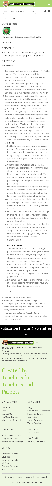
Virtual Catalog (34, 423)
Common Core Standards (38, 410)
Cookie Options (26, 482)
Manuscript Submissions (13, 420)
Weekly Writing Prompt (12, 441)
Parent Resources (35, 420)
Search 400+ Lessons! (11, 435)
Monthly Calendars (36, 441)
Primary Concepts (10, 466)
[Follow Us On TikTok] (13, 347)
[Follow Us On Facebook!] (3, 347)
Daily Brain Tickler (10, 438)
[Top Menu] (48, 4)
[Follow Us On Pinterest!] (8, 347)
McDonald (6, 463)
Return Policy (37, 482)
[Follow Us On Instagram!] (11, 347)
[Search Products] (32, 11)
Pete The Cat (8, 469)
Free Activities (33, 438)
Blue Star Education (11, 453)
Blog (29, 407)
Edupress (6, 456)
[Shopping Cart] (48, 10)
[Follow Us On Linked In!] (6, 347)
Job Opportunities (10, 417)
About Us (6, 407)
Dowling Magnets (10, 460)
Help (4, 410)
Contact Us (7, 414)
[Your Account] (45, 10)
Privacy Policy (15, 482)
